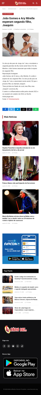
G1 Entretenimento (13, 99)
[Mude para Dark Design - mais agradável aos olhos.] (36, 3)
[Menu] (3, 3)
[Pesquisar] (33, 3)
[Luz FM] (20, 3)
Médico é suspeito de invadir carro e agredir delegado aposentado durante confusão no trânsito (26, 289)
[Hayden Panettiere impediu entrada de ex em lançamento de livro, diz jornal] (20, 133)
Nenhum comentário (20, 29)
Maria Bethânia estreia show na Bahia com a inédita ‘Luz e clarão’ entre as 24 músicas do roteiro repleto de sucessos (18, 218)
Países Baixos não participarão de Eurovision (18, 183)
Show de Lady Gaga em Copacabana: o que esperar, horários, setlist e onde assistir (25, 310)
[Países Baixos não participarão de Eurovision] (20, 168)
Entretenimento (8, 14)
